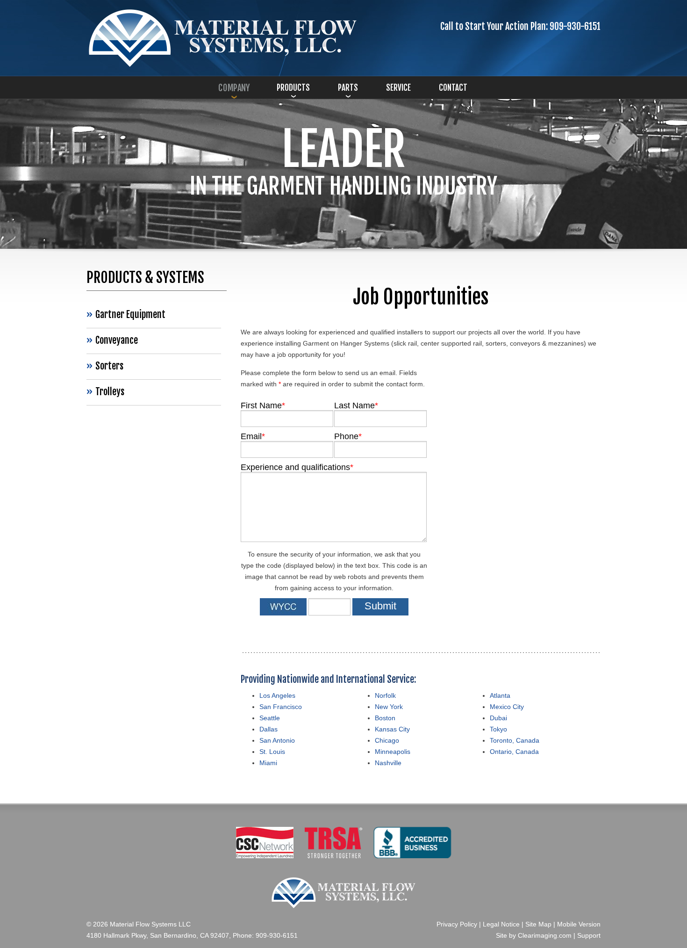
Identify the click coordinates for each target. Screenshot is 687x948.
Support (589, 935)
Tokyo (498, 729)
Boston (385, 718)
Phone (348, 436)
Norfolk (385, 695)
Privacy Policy (457, 924)
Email (253, 436)
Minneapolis (392, 751)
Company (234, 87)
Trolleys (109, 392)
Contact (453, 88)
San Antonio (277, 740)
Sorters (109, 366)
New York (389, 706)
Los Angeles (277, 695)
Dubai (498, 718)
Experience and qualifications (297, 467)
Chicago (387, 740)
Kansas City (392, 729)
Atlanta (500, 695)
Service (398, 88)
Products (293, 88)
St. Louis (272, 751)
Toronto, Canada (514, 740)
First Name (263, 405)
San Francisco (280, 706)
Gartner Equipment (130, 314)
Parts (348, 88)
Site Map (538, 924)
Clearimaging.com (545, 935)
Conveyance (116, 340)
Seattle (269, 718)
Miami (268, 763)
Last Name (356, 405)
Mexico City (507, 706)
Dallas (268, 729)
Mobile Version (579, 924)
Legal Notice (501, 924)
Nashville (388, 763)
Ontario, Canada (514, 751)
